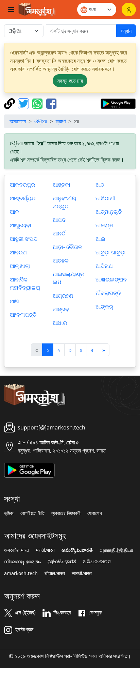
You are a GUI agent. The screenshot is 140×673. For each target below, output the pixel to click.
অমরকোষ (18, 121)
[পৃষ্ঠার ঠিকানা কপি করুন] (10, 103)
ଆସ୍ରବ (61, 309)
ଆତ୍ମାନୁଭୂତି (108, 211)
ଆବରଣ (18, 252)
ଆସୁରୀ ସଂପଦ (23, 239)
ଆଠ (99, 184)
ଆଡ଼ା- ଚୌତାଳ (67, 247)
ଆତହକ (61, 260)
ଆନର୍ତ (59, 233)
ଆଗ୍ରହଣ (63, 295)
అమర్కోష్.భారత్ (77, 550)
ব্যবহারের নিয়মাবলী (66, 513)
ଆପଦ (59, 220)
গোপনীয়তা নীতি (32, 513)
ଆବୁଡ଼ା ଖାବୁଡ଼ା (110, 252)
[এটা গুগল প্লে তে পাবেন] (118, 103)
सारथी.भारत (82, 573)
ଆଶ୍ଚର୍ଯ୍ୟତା (23, 198)
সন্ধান (126, 31)
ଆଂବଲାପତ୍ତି (23, 314)
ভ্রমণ (61, 121)
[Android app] (29, 469)
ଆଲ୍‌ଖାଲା (20, 266)
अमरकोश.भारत (16, 550)
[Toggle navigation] (11, 9)
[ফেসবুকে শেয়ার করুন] (51, 103)
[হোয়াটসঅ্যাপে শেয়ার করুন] (38, 103)
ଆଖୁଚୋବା (20, 225)
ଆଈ (100, 239)
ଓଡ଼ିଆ (40, 121)
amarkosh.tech (21, 573)
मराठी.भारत (45, 550)
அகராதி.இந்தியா (116, 550)
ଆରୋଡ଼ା (104, 225)
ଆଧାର (60, 323)
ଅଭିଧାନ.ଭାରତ (97, 561)
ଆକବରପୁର (22, 184)
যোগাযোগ (94, 513)
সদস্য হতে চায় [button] (70, 80)
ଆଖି (14, 301)
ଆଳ (14, 211)
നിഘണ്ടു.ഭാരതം (22, 561)
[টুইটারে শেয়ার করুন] (24, 103)
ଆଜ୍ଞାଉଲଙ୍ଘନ (111, 279)
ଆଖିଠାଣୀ (105, 198)
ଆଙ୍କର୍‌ (104, 306)
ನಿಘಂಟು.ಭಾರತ (62, 561)
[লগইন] (129, 9)
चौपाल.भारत (55, 573)
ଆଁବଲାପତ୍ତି (108, 293)
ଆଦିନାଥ (104, 266)
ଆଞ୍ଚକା (61, 184)
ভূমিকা (9, 513)
